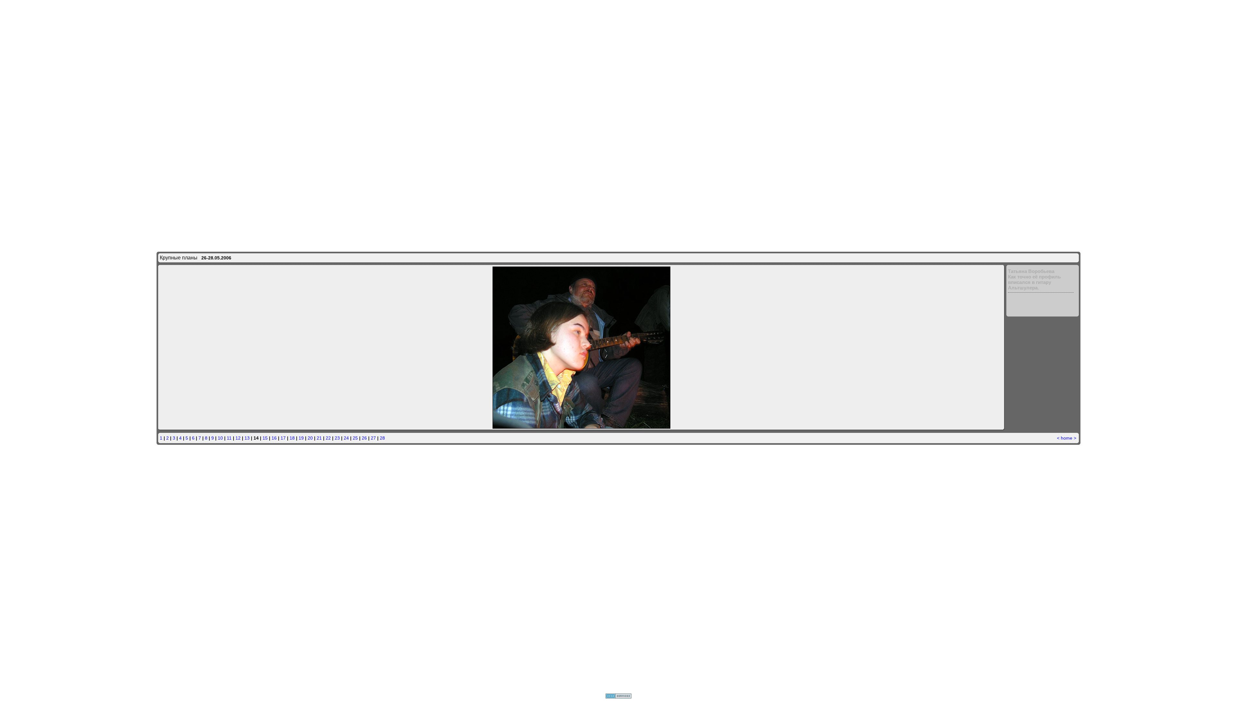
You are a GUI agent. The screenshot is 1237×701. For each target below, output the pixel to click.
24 (346, 438)
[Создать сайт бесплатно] (618, 696)
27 (373, 438)
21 (319, 438)
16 (274, 438)
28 (382, 438)
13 (247, 438)
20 (310, 438)
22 (328, 438)
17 (283, 438)
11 (229, 438)
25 (355, 438)
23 (337, 438)
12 (238, 438)
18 (292, 438)
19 (301, 438)
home (1066, 438)
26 (364, 438)
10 (220, 438)
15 (265, 438)
